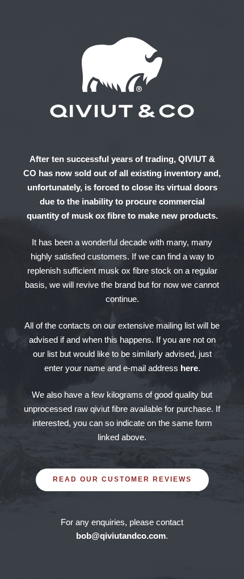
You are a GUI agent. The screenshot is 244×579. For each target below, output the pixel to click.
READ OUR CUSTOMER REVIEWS (122, 479)
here (189, 368)
